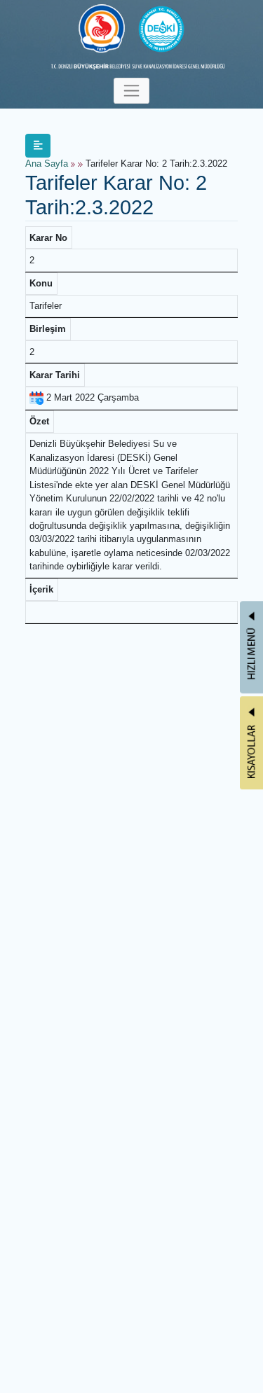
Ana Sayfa (46, 164)
